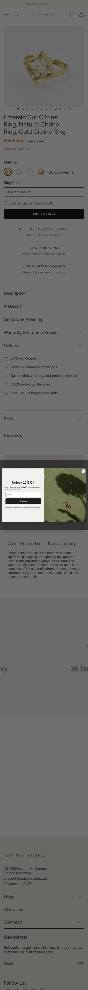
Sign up (23, 501)
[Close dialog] (83, 471)
